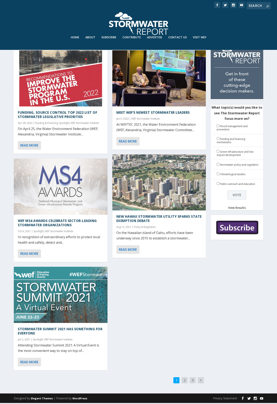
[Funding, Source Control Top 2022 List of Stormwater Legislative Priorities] (60, 78)
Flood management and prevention (232, 127)
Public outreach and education (237, 184)
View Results (237, 208)
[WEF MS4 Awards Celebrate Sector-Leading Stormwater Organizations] (60, 187)
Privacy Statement (225, 398)
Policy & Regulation (145, 227)
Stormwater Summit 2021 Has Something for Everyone (60, 331)
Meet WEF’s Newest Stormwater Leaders (153, 112)
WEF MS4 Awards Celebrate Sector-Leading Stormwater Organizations (57, 223)
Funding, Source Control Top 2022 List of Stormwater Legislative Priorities (57, 114)
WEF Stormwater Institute (85, 123)
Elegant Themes (42, 398)
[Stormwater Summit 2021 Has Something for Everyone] (60, 295)
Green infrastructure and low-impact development (235, 153)
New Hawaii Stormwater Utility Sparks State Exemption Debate (159, 218)
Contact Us (177, 37)
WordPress (79, 398)
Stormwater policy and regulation (239, 164)
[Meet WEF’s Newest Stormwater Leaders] (159, 78)
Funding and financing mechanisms (231, 140)
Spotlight (64, 123)
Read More (29, 145)
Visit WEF (199, 37)
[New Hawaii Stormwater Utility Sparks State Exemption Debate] (159, 182)
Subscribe (108, 37)
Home (75, 37)
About (90, 37)
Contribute (131, 37)
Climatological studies (232, 174)
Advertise (154, 37)
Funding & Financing (46, 123)
